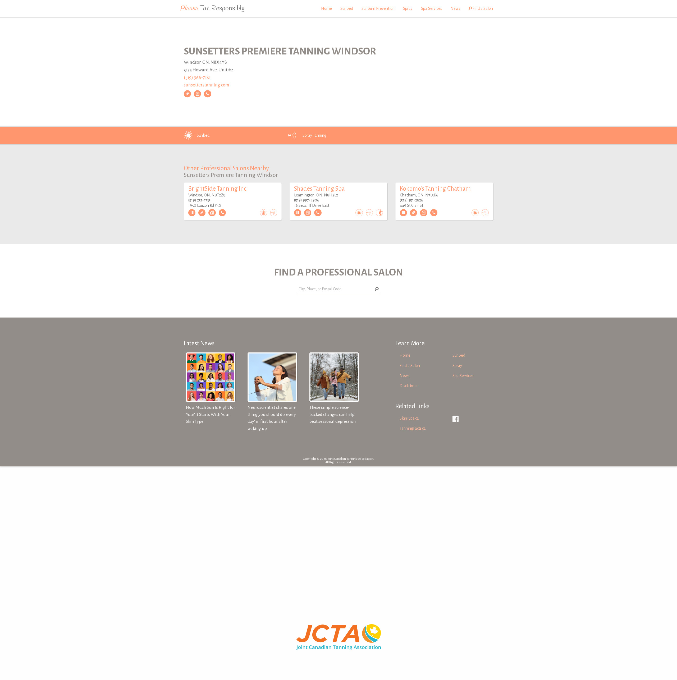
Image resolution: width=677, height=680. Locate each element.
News (455, 8)
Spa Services (431, 8)
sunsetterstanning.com (206, 85)
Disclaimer (409, 386)
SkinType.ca (409, 418)
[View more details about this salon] (191, 213)
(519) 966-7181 (197, 77)
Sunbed (346, 8)
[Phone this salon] (207, 94)
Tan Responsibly (212, 8)
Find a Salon (482, 8)
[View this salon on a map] (197, 94)
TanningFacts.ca (413, 428)
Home (326, 8)
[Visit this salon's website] (187, 94)
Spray (408, 8)
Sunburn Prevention (378, 8)
